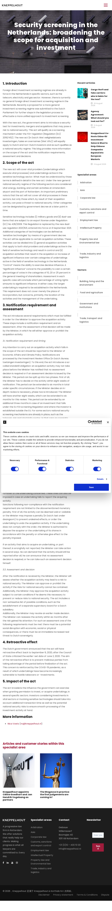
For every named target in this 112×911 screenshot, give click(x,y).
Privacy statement (63, 894)
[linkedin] (8, 863)
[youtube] (12, 863)
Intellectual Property (91, 227)
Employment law (89, 220)
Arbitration (86, 182)
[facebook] (3, 863)
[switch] (42, 469)
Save (91, 487)
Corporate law (87, 197)
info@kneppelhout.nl (70, 848)
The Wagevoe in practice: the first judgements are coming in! (55, 794)
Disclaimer (44, 894)
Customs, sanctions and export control (92, 211)
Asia (82, 190)
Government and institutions (88, 305)
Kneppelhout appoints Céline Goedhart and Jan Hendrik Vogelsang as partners (17, 795)
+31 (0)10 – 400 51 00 (70, 844)
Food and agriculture (91, 292)
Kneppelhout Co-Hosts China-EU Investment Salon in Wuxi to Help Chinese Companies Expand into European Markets (100, 146)
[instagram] (17, 863)
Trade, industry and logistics (90, 255)
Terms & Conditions (87, 894)
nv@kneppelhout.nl (30, 723)
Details (100, 479)
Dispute (105, 894)
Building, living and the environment (91, 283)
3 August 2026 (100, 164)
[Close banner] (108, 422)
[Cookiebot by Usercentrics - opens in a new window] (90, 422)
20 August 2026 (96, 104)
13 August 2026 (96, 126)
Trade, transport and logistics (90, 320)
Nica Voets (13, 723)
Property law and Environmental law (89, 241)
